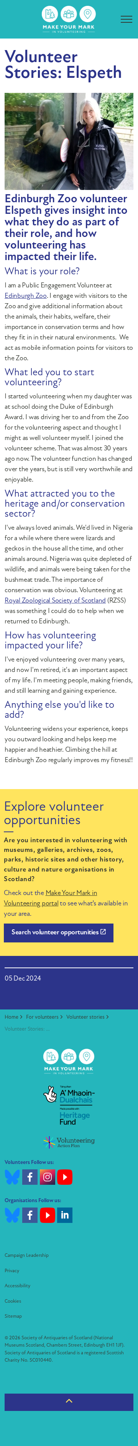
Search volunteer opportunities (55, 932)
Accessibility (17, 1285)
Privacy (12, 1270)
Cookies (13, 1301)
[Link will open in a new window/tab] (69, 1105)
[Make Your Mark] (69, 19)
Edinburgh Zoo (26, 296)
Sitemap (13, 1316)
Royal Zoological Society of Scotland (55, 601)
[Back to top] (69, 1402)
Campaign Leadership (27, 1255)
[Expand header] (126, 19)
